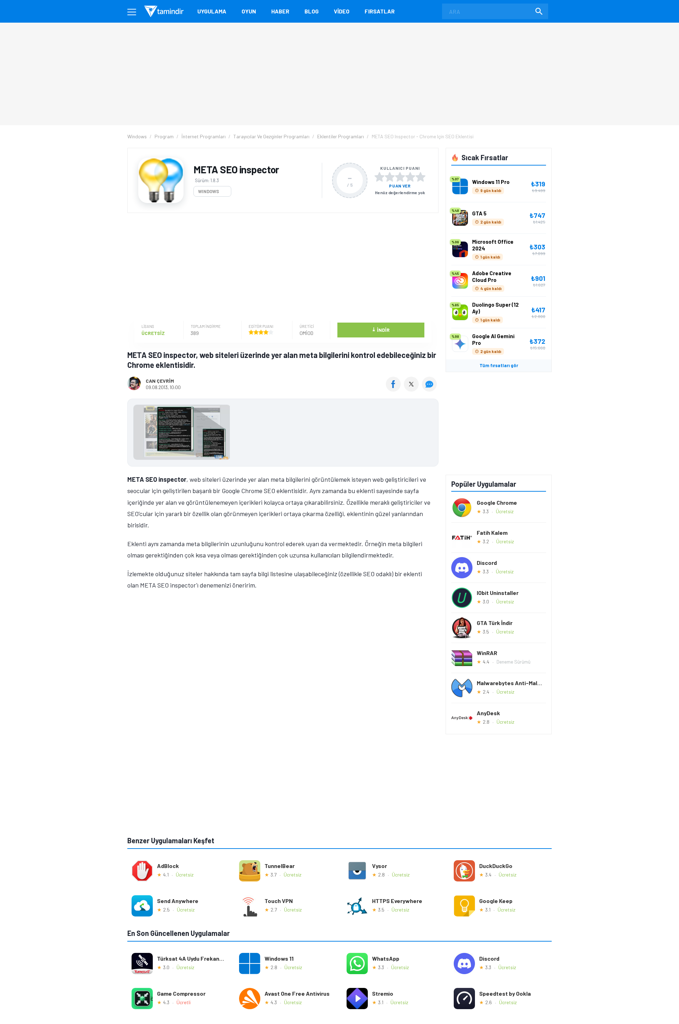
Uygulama (211, 11)
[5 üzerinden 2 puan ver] (390, 177)
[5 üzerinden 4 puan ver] (410, 177)
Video (341, 11)
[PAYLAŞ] (395, 389)
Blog (311, 11)
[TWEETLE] (412, 389)
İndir (381, 329)
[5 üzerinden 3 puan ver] (400, 177)
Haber (280, 11)
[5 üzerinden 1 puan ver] (379, 177)
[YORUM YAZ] (430, 389)
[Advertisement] (281, 267)
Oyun (249, 11)
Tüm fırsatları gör (499, 365)
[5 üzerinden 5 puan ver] (420, 177)
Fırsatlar (380, 11)
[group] (283, 434)
